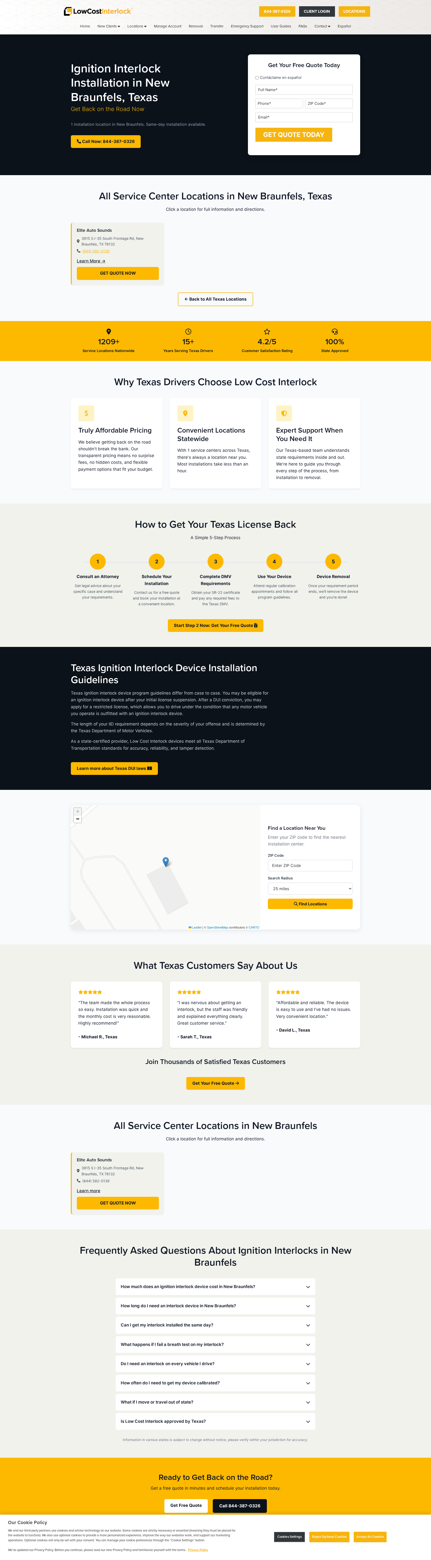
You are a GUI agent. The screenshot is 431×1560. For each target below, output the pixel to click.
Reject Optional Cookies (329, 1537)
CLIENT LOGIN (317, 11)
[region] (215, 1537)
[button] (166, 862)
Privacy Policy (198, 1550)
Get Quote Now (118, 273)
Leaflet (197, 927)
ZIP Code (276, 855)
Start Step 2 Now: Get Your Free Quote (214, 625)
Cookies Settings (289, 1537)
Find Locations (312, 903)
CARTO (254, 927)
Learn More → (91, 260)
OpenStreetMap (217, 927)
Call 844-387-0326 (239, 1505)
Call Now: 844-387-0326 (108, 141)
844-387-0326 (277, 11)
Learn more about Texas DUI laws (112, 768)
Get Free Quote (186, 1505)
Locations (354, 11)
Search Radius (280, 878)
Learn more (88, 1190)
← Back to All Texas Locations (215, 299)
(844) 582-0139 (95, 251)
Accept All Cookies (370, 1537)
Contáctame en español (281, 77)
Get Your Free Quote (213, 1083)
